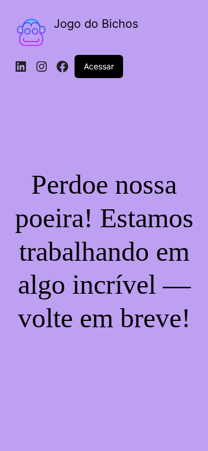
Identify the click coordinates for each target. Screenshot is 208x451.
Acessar (99, 66)
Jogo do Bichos (96, 24)
